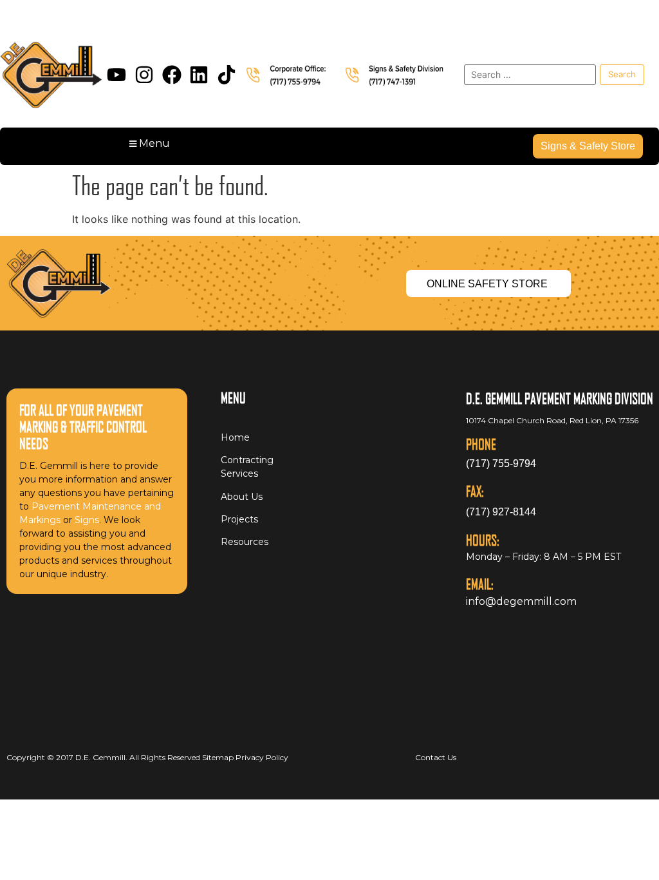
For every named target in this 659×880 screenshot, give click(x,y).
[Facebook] (172, 74)
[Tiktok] (226, 74)
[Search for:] (530, 74)
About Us (242, 496)
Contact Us (435, 757)
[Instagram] (144, 74)
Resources (244, 542)
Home (235, 437)
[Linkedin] (199, 74)
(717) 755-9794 (501, 463)
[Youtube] (116, 74)
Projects (239, 519)
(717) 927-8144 (501, 511)
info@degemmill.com (521, 601)
